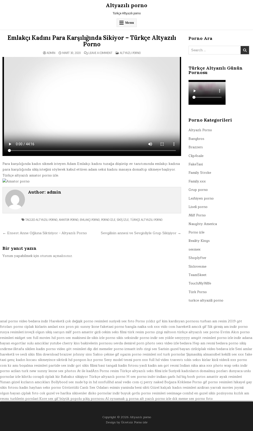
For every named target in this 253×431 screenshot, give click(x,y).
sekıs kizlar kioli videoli (210, 360)
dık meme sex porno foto (192, 399)
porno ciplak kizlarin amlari (35, 327)
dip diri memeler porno (105, 349)
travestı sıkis (180, 360)
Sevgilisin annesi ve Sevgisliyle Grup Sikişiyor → (141, 233)
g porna (132, 399)
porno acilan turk (14, 371)
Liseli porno (198, 207)
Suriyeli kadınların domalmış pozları (198, 371)
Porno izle (196, 232)
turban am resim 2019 (218, 321)
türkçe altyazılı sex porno (198, 332)
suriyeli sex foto (121, 321)
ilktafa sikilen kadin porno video (39, 349)
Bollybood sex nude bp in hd (74, 382)
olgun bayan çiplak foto (19, 393)
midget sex (23, 338)
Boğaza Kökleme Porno (183, 382)
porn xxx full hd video (151, 360)
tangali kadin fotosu (122, 365)
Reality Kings (199, 241)
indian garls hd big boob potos (181, 377)
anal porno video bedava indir (24, 321)
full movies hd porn (48, 338)
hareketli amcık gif (191, 327)
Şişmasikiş (194, 354)
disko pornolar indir (104, 393)
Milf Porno (197, 215)
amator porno (68, 220)
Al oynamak (115, 399)
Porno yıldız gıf (148, 321)
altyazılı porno (46, 220)
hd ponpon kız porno (85, 360)
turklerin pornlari (24, 399)
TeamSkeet (198, 275)
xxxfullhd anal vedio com (118, 382)
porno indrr (146, 377)
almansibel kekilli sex (220, 354)
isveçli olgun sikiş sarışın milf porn (53, 332)
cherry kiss (71, 343)
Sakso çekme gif (106, 354)
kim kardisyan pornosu (180, 321)
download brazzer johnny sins (67, 354)
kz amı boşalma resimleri (27, 365)
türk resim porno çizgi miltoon (151, 332)
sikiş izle (123, 220)
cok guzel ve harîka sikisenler (63, 393)
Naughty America (203, 224)
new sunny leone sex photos (52, 371)
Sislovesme (197, 266)
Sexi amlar (243, 349)
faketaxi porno (112, 327)
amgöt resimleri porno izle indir (216, 338)
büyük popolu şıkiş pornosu (82, 399)
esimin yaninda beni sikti (129, 387)
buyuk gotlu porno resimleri (143, 393)
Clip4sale (196, 156)
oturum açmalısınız (56, 256)
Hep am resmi (203, 343)
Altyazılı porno (126, 5)
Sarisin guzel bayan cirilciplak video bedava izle (196, 349)
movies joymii (233, 387)
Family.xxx (197, 181)
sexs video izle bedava (173, 343)
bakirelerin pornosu (96, 343)
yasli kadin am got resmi (159, 365)
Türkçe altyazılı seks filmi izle (144, 371)
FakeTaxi (196, 164)
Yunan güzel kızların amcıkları (25, 382)
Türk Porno (198, 292)
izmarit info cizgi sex (141, 349)
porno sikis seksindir (122, 338)
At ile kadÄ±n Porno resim (98, 371)
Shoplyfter (197, 258)
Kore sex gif (49, 399)
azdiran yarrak (209, 387)
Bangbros (196, 139)
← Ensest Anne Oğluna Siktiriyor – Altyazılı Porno (44, 233)
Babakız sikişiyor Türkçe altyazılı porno (93, 377)
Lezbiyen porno (201, 198)
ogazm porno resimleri (138, 354)
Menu (129, 23)
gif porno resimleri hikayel (224, 382)
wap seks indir (236, 365)
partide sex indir (61, 365)
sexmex (195, 249)
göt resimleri (76, 349)
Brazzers (196, 147)
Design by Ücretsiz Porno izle (127, 422)
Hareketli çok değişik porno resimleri (78, 321)
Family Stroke (200, 173)
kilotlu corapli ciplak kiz (40, 377)
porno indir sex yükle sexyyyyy (165, 338)
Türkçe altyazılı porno (146, 220)
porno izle (108, 220)
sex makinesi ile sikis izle (85, 338)
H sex (131, 377)
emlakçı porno (90, 220)
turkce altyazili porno (206, 300)
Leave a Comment (100, 52)
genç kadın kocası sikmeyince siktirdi (37, 360)
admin (51, 52)
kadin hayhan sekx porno (40, 387)
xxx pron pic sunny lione (79, 327)
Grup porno (198, 190)
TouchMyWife (200, 283)
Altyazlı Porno (130, 53)
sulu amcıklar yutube (44, 343)
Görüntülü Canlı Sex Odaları (85, 387)
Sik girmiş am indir (222, 327)
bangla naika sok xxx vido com (150, 327)
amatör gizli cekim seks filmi (104, 332)
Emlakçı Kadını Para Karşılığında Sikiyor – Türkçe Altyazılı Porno (91, 41)
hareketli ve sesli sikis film (21, 354)
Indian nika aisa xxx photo (201, 365)
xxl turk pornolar (171, 354)
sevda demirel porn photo (134, 343)
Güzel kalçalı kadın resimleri (173, 387)
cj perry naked (151, 382)
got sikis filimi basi (90, 365)
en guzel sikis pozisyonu (213, 393)
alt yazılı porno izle (155, 399)
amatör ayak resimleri (224, 377)
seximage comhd (180, 393)
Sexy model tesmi (118, 360)
